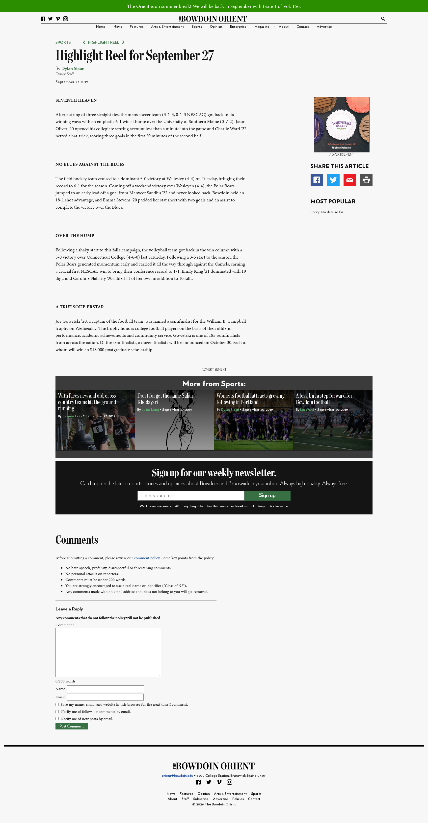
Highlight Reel (103, 43)
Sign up (267, 495)
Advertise (324, 26)
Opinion (216, 26)
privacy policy (264, 506)
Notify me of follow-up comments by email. (96, 711)
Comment (64, 625)
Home (101, 26)
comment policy (147, 558)
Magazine (261, 26)
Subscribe (201, 799)
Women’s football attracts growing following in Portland (250, 399)
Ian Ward (307, 410)
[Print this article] (366, 180)
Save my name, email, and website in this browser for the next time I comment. (124, 704)
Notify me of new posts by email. (87, 719)
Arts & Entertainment (167, 26)
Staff (185, 799)
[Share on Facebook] (317, 180)
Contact (302, 26)
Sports (197, 26)
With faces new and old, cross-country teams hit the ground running (88, 402)
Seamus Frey (72, 416)
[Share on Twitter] (333, 180)
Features (136, 26)
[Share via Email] (350, 180)
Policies (238, 799)
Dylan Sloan (72, 68)
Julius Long (150, 410)
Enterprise (238, 26)
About (284, 26)
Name (60, 689)
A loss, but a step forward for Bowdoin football (324, 399)
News (117, 26)
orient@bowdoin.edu (177, 775)
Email (60, 697)
